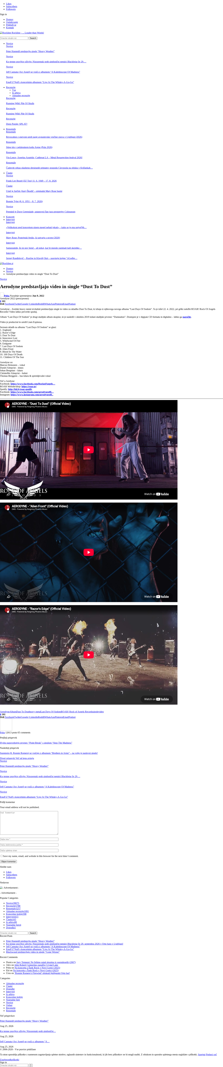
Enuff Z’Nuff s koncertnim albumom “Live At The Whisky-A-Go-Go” (40, 82)
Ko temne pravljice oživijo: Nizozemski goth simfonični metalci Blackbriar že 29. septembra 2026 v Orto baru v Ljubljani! (64, 944)
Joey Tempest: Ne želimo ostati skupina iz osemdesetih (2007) (46, 962)
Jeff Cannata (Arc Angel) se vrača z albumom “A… (25, 1041)
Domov (9, 19)
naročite (187, 317)
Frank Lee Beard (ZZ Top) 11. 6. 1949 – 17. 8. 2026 (31, 181)
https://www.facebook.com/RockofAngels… (33, 383)
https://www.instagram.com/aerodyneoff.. (32, 394)
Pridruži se (11, 25)
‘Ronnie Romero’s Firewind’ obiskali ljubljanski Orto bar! (42, 973)
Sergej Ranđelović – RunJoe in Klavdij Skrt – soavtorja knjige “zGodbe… (41, 258)
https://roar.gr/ (29, 386)
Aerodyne (5, 711)
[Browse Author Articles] (6, 730)
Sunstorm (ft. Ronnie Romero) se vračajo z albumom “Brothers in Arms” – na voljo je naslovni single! (49, 753)
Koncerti (10, 217)
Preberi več (211, 1054)
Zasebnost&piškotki (9, 1059)
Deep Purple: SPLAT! (16, 124)
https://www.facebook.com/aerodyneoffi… (32, 392)
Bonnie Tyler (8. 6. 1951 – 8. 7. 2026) (24, 201)
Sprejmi (201, 1054)
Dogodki (11, 927)
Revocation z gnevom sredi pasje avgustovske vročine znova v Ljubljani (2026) (44, 137)
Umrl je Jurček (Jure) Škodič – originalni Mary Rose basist (34, 191)
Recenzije (10, 87)
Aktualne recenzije (21, 95)
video (101, 711)
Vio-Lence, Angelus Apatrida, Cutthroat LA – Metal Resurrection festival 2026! (44, 157)
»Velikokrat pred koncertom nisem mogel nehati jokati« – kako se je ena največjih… (46, 227)
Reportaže (11, 129)
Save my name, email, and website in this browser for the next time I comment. (40, 856)
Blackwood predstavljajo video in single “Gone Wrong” (33, 952)
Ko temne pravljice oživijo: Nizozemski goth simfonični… (28, 1031)
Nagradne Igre (13, 925)
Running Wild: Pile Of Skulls (20, 103)
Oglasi (9, 1005)
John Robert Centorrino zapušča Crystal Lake (36, 965)
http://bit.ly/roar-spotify (20, 389)
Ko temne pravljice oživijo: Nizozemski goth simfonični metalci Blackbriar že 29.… (46, 61)
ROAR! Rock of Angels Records (77, 711)
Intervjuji (10, 219)
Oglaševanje (12, 22)
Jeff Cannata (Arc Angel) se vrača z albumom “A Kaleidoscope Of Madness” (43, 72)
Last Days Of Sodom (51, 711)
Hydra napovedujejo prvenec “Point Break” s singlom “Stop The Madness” (36, 743)
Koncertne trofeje (16, 914)
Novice (9, 43)
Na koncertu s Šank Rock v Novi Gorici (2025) (37, 967)
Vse (14, 90)
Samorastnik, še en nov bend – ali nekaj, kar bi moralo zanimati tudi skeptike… (44, 248)
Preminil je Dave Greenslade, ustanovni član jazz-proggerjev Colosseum (40, 211)
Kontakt (10, 27)
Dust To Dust (22, 711)
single (95, 711)
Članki (9, 173)
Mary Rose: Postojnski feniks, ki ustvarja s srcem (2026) (33, 237)
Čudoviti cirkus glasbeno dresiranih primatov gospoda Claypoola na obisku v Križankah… (49, 168)
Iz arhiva (16, 93)
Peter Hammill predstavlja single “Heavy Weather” (30, 51)
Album (13, 711)
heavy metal (35, 711)
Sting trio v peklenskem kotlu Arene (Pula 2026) (29, 147)
